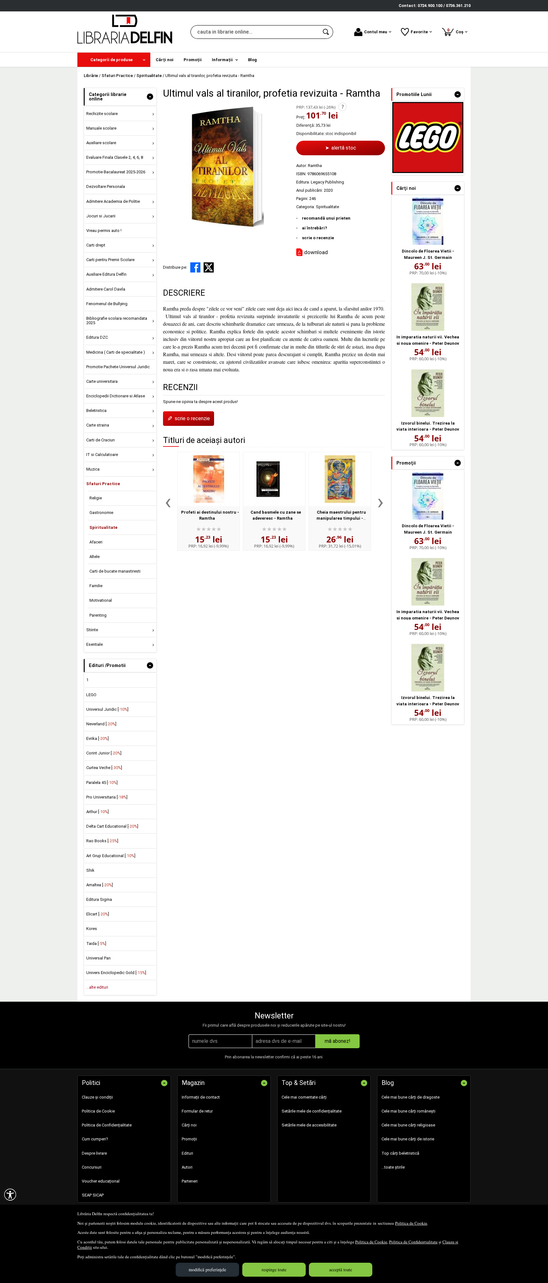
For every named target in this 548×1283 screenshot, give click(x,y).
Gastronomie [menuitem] (101, 512)
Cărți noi (189, 1125)
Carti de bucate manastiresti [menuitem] (114, 571)
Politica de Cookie (411, 1223)
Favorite (419, 31)
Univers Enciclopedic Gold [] (116, 972)
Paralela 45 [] (102, 782)
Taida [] (96, 943)
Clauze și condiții (97, 1097)
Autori (187, 1167)
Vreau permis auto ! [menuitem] (103, 230)
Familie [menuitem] (95, 585)
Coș (456, 31)
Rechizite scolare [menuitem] (102, 113)
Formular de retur (197, 1111)
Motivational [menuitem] (100, 600)
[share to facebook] (195, 267)
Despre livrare (94, 1153)
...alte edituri (97, 987)
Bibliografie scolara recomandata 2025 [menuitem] (116, 320)
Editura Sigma (99, 899)
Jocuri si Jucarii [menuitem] (100, 216)
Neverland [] (101, 724)
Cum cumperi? (95, 1139)
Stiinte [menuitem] (92, 629)
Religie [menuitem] (95, 498)
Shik (90, 870)
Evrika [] (97, 738)
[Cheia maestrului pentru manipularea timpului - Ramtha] (340, 479)
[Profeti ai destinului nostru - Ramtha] (208, 479)
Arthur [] (97, 811)
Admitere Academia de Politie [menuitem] (113, 201)
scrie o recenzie (318, 237)
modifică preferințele (207, 1270)
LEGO (91, 694)
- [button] (150, 96)
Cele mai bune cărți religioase (408, 1125)
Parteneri (190, 1181)
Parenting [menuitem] (98, 615)
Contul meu (375, 31)
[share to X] (209, 267)
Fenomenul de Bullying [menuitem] (106, 303)
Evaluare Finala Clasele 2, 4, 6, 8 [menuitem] (114, 157)
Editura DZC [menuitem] (97, 337)
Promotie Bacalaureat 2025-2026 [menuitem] (115, 172)
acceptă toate (340, 1270)
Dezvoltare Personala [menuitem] (105, 186)
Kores (91, 928)
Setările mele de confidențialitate (312, 1111)
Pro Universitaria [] (106, 797)
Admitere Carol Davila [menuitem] (105, 289)
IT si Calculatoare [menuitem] (102, 454)
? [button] (343, 106)
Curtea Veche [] (104, 767)
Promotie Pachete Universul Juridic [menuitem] (118, 366)
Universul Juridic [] (107, 709)
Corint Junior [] (103, 753)
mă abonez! (337, 1041)
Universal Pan (98, 958)
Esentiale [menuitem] (94, 644)
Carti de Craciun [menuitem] (100, 440)
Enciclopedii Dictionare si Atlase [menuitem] (115, 396)
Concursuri (91, 1167)
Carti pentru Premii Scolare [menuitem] (110, 259)
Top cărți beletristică (400, 1153)
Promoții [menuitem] (193, 59)
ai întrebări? (314, 228)
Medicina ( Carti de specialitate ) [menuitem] (115, 352)
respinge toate (274, 1270)
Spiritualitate (327, 206)
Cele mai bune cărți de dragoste (411, 1097)
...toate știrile (393, 1167)
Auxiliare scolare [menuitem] (101, 142)
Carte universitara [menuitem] (102, 381)
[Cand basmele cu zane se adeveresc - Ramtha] (274, 479)
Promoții (189, 1139)
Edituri (187, 1153)
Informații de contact (201, 1097)
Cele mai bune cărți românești (408, 1111)
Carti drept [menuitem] (95, 245)
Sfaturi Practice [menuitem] (103, 483)
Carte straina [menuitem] (97, 425)
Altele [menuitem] (94, 556)
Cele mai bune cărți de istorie (408, 1139)
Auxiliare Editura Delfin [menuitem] (106, 274)
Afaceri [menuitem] (95, 542)
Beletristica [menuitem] (96, 410)
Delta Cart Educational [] (112, 826)
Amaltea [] (99, 884)
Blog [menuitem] (252, 59)
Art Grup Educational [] (110, 855)
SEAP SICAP (93, 1195)
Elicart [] (97, 914)
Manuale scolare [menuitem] (101, 128)
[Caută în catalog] (326, 32)
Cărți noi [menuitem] (164, 59)
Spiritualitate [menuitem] (103, 527)
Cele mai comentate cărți (304, 1097)
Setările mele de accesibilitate (309, 1125)
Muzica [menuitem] (93, 469)
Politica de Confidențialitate (413, 1242)
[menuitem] (113, 60)
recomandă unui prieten (326, 218)
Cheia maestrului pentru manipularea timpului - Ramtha (341, 518)
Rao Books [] (102, 840)
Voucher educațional (101, 1181)
